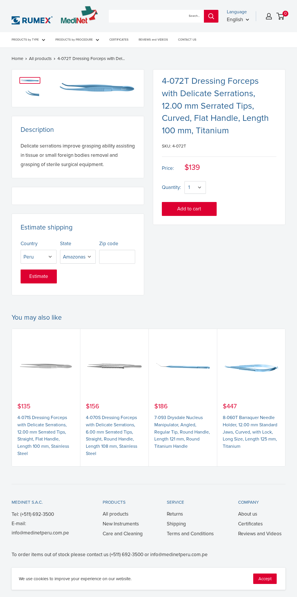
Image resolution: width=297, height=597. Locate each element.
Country (29, 244)
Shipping (176, 524)
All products (40, 58)
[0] (280, 16)
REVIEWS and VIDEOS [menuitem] (153, 39)
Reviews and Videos (260, 534)
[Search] (211, 16)
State (65, 244)
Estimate (38, 276)
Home (17, 58)
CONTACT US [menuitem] (187, 39)
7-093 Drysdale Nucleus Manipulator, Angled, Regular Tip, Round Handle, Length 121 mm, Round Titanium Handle (182, 432)
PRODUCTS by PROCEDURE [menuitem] (74, 39)
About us (247, 514)
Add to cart (189, 209)
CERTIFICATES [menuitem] (118, 39)
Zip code (108, 244)
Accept (264, 578)
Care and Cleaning (123, 534)
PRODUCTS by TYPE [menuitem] (25, 39)
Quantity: (171, 187)
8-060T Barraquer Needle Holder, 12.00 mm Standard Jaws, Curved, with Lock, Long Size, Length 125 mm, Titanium (250, 432)
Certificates (250, 524)
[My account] (269, 16)
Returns (175, 514)
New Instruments (121, 524)
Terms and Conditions (190, 534)
